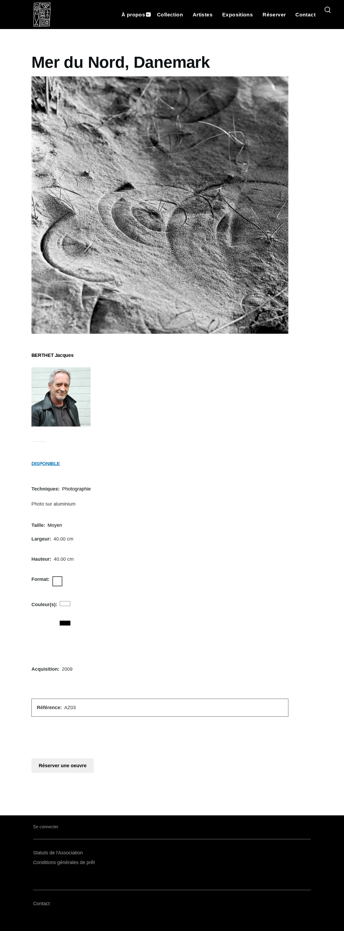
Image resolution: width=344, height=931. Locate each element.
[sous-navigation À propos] (151, 14)
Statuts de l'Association (58, 852)
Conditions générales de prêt (64, 862)
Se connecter (45, 827)
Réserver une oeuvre (63, 765)
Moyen (55, 525)
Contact (41, 903)
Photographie (76, 489)
